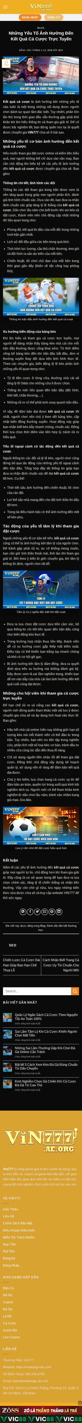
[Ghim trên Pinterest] (52, 912)
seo (60, 50)
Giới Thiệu (10, 1209)
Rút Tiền (9, 1251)
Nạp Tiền (9, 1244)
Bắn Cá (8, 1288)
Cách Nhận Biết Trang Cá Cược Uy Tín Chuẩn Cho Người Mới (61, 965)
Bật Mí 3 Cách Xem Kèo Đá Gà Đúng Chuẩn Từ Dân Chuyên (46, 1066)
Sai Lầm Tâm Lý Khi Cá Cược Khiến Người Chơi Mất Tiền (46, 1033)
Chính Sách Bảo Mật (17, 1223)
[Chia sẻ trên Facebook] (30, 912)
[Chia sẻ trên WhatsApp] (23, 912)
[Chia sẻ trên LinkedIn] (59, 912)
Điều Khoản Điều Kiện (19, 1230)
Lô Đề (7, 1316)
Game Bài (10, 1330)
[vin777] (41, 7)
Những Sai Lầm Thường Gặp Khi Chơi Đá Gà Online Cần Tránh (45, 1050)
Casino (8, 1302)
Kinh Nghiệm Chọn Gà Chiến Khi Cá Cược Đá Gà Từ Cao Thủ (45, 1083)
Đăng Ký (9, 1258)
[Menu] (5, 7)
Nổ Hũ (7, 1295)
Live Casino (11, 1337)
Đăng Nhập (11, 1265)
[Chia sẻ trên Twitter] (37, 912)
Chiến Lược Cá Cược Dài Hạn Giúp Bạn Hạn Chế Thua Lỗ (21, 965)
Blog (40, 28)
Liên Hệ (8, 1216)
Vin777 (8, 1169)
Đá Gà (7, 1309)
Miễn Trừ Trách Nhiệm (19, 1237)
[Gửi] (75, 991)
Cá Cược (9, 1323)
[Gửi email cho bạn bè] (44, 912)
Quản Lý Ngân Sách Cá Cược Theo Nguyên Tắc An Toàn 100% (46, 1016)
